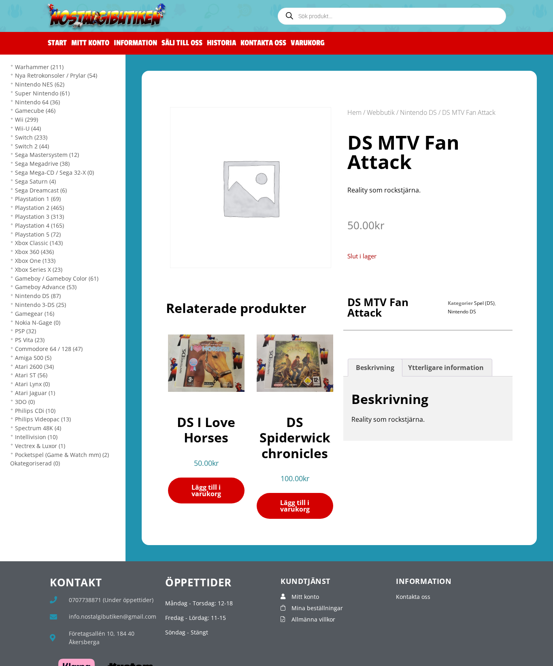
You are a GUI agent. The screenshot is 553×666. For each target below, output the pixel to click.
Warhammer (39, 67)
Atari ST (31, 375)
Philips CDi (35, 410)
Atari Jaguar (35, 393)
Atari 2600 (34, 366)
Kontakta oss (263, 43)
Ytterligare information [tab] (446, 367)
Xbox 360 (34, 252)
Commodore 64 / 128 (49, 349)
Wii (26, 119)
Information (135, 43)
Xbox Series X (38, 269)
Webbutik (381, 112)
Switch (31, 137)
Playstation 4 (39, 225)
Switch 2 (32, 146)
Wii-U (28, 128)
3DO (25, 402)
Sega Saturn (35, 181)
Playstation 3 (39, 216)
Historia (221, 43)
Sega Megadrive (42, 163)
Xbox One (35, 260)
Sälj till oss (182, 43)
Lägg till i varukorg (206, 490)
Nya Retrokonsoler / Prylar (56, 75)
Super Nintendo (42, 93)
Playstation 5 (38, 234)
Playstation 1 (38, 199)
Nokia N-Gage (37, 322)
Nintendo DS (38, 296)
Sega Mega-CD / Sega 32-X (54, 172)
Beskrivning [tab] (375, 367)
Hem (354, 112)
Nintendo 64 (37, 102)
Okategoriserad (35, 463)
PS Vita (30, 340)
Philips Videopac (43, 419)
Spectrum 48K (38, 428)
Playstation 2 (39, 207)
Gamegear (34, 313)
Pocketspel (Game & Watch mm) (62, 455)
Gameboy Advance (46, 287)
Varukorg (308, 43)
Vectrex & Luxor (40, 446)
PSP (25, 331)
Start (57, 43)
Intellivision (36, 437)
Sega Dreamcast (41, 190)
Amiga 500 (33, 358)
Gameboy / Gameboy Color (56, 278)
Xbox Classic (39, 243)
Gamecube (35, 110)
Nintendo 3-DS (40, 305)
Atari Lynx (32, 384)
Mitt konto (90, 43)
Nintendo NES (39, 84)
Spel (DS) (484, 303)
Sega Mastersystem (47, 155)
